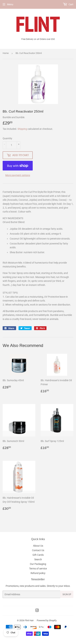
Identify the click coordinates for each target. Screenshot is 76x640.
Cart (70, 4)
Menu (10, 4)
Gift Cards (38, 554)
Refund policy (38, 573)
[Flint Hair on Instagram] (37, 610)
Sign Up (67, 594)
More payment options (17, 175)
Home (6, 53)
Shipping (22, 128)
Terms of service (38, 568)
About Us (38, 545)
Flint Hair (29, 620)
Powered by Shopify (47, 620)
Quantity (7, 138)
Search (38, 559)
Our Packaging (38, 564)
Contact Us (38, 550)
